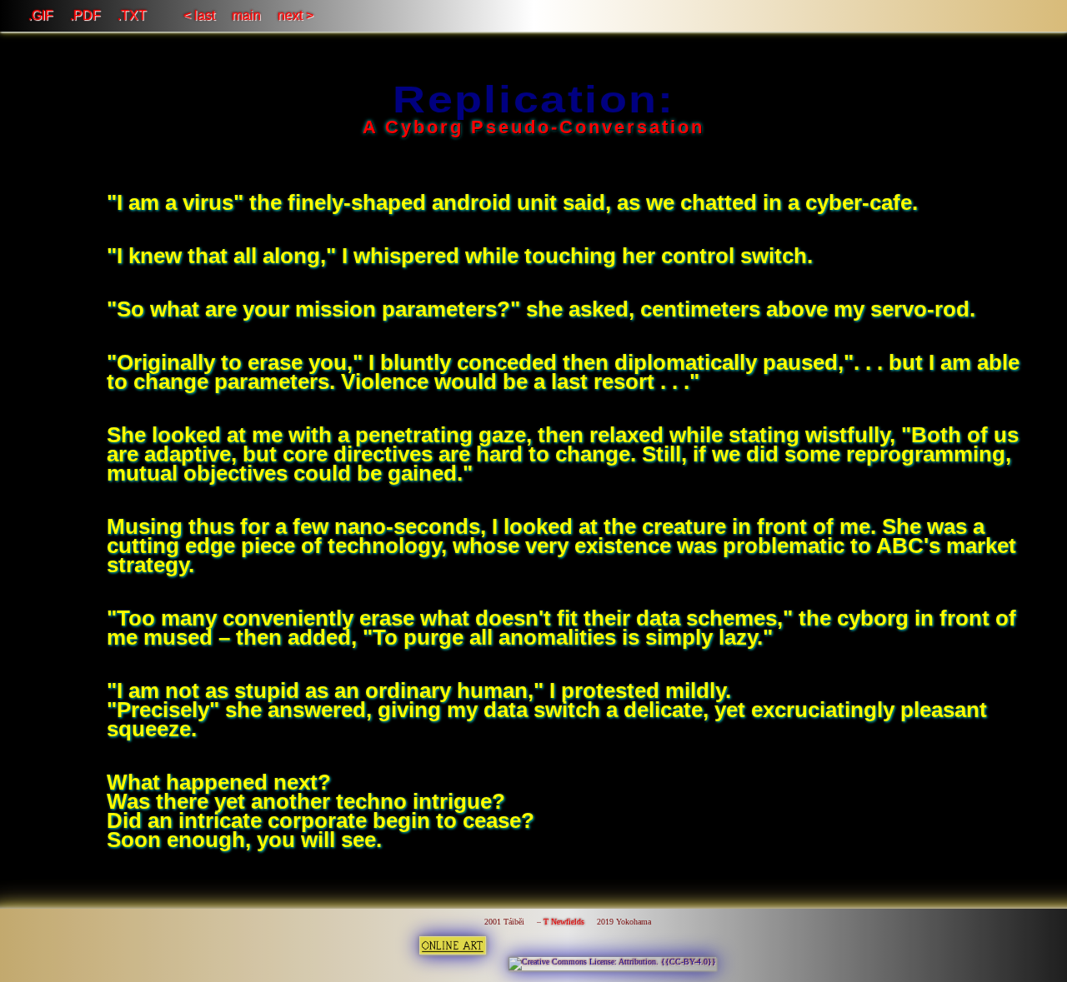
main (246, 15)
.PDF (85, 15)
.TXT (132, 15)
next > (295, 15)
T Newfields (564, 921)
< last (199, 15)
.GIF (40, 15)
